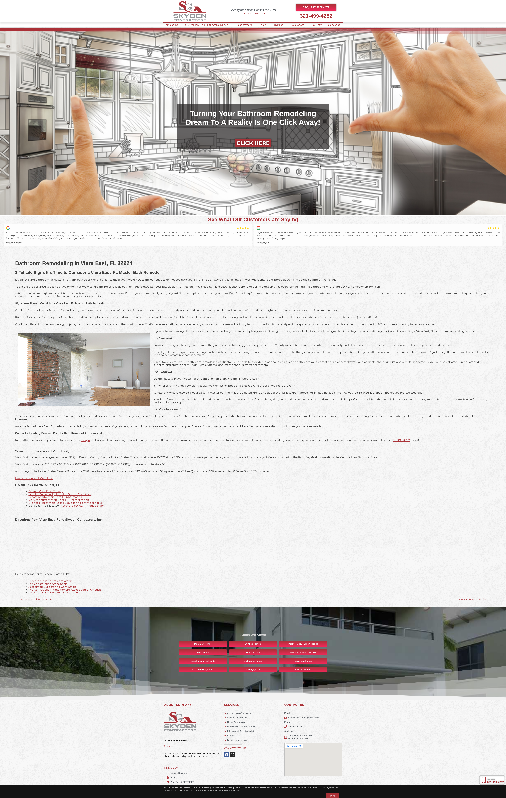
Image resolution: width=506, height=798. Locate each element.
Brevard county (73, 505)
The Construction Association (47, 583)
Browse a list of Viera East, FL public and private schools (65, 502)
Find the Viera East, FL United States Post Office (59, 494)
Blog (263, 25)
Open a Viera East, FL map (45, 491)
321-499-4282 (316, 16)
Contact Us (334, 25)
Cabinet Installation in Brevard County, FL (207, 25)
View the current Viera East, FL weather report (58, 499)
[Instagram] (232, 754)
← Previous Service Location (33, 599)
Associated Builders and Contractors (52, 586)
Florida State (95, 505)
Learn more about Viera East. (34, 478)
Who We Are (298, 25)
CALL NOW (491, 779)
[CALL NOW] (484, 780)
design (85, 440)
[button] (253, 652)
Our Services (245, 25)
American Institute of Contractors (50, 581)
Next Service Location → (475, 599)
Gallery (317, 25)
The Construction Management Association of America (64, 589)
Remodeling (172, 25)
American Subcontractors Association (53, 592)
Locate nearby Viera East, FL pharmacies (55, 497)
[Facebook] (226, 754)
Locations (278, 25)
